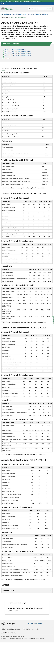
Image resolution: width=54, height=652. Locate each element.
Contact (7, 58)
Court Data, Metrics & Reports (40, 14)
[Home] (2, 14)
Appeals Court (14, 17)
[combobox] (40, 8)
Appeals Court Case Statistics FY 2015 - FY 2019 (18, 54)
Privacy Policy (26, 629)
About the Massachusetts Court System (22, 14)
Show (21, 17)
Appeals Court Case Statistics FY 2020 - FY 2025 (18, 52)
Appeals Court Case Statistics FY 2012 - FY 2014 (18, 56)
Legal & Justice (7, 14)
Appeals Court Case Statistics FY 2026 (15, 50)
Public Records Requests (8, 633)
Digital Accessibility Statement (10, 629)
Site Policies (35, 629)
